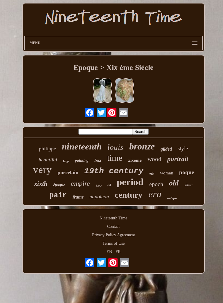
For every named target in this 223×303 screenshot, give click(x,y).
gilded (166, 149)
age (151, 173)
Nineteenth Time (113, 218)
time (114, 158)
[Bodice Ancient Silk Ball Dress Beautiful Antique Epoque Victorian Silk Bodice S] (124, 91)
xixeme (135, 160)
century (129, 194)
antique (172, 198)
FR (118, 252)
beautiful (48, 160)
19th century (113, 171)
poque (186, 172)
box (97, 160)
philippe (47, 149)
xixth (40, 183)
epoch (156, 184)
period (130, 182)
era (154, 194)
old (174, 183)
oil (109, 185)
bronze (142, 146)
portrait (177, 159)
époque (59, 185)
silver (188, 185)
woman (166, 173)
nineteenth (82, 146)
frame (78, 196)
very (42, 169)
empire (80, 183)
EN (109, 252)
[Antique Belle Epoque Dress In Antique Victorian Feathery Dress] (102, 91)
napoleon (99, 196)
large (66, 161)
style (183, 148)
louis (115, 147)
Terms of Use (113, 243)
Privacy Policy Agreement (113, 235)
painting (82, 160)
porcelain (67, 172)
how (99, 185)
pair (58, 195)
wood (154, 159)
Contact (113, 226)
